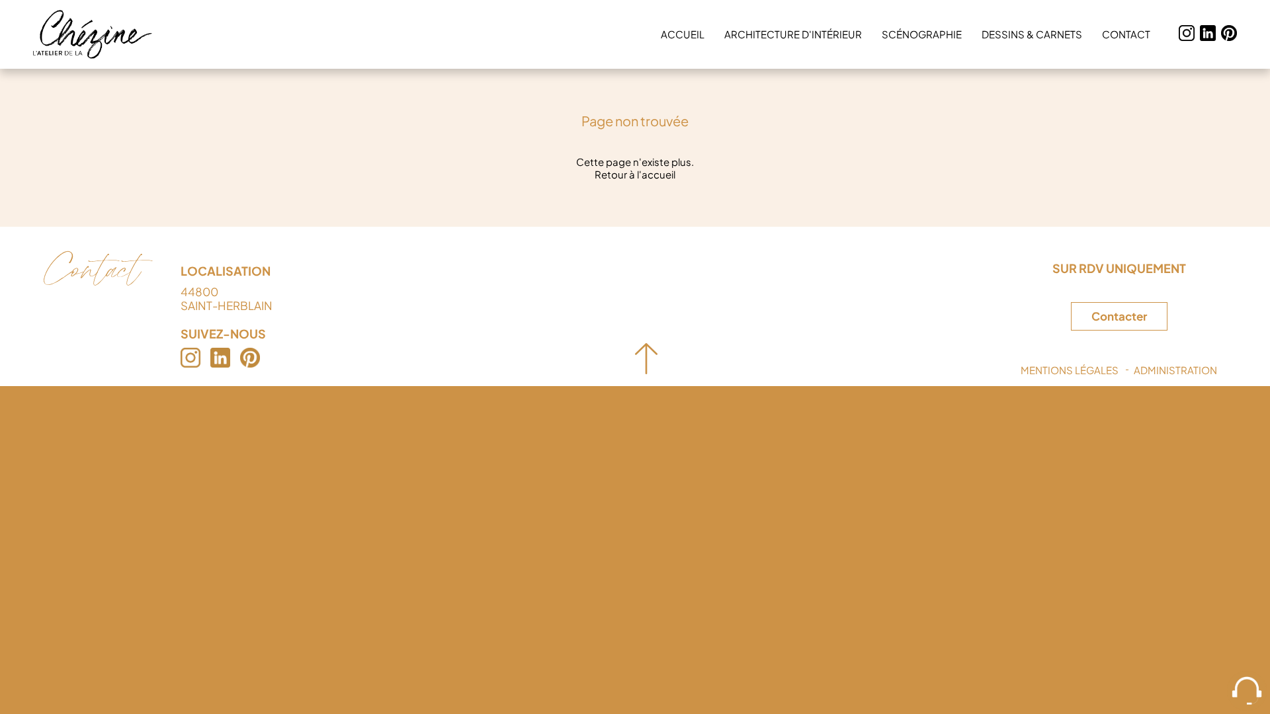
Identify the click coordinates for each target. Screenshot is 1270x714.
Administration (1175, 370)
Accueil (682, 34)
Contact (1126, 34)
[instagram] (1187, 34)
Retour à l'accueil (635, 174)
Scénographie (922, 34)
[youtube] (1229, 34)
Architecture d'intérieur (793, 34)
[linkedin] (1208, 34)
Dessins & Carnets (1032, 34)
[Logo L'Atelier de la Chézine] (92, 34)
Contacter (1119, 316)
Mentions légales (1070, 370)
